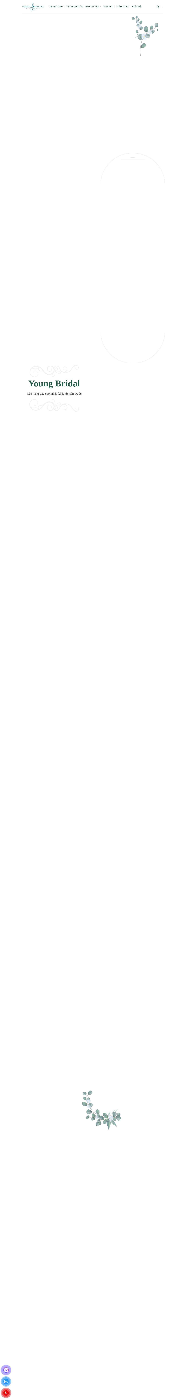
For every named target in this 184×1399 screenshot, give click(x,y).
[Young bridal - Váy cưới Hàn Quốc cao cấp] (33, 7)
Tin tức (109, 7)
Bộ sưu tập (92, 7)
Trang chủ (56, 7)
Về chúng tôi (74, 7)
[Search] (158, 6)
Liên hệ (136, 7)
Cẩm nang (123, 7)
